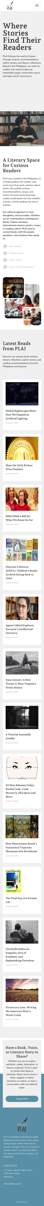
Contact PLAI (22, 1098)
